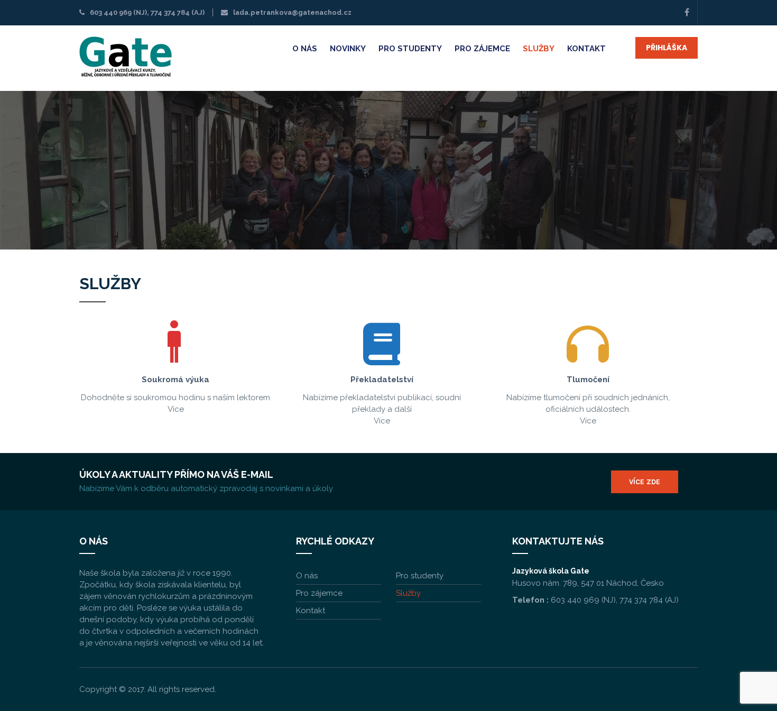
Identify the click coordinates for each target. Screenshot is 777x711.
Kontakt (586, 48)
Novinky (348, 48)
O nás (304, 48)
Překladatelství (381, 379)
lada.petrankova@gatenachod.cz (292, 12)
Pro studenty (410, 48)
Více (176, 409)
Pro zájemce (482, 48)
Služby (538, 48)
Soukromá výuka (175, 379)
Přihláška (666, 47)
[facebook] (687, 12)
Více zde (644, 481)
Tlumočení (588, 379)
